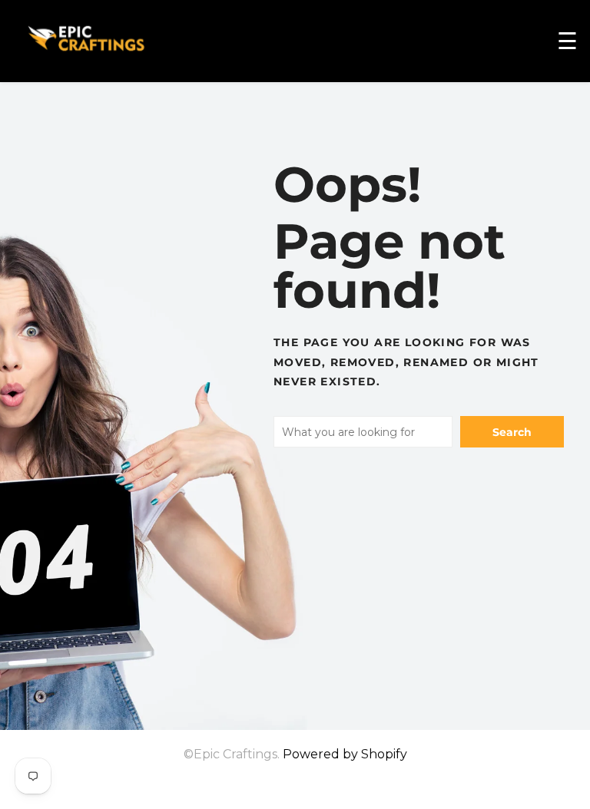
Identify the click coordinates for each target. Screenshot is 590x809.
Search (512, 432)
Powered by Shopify (345, 754)
